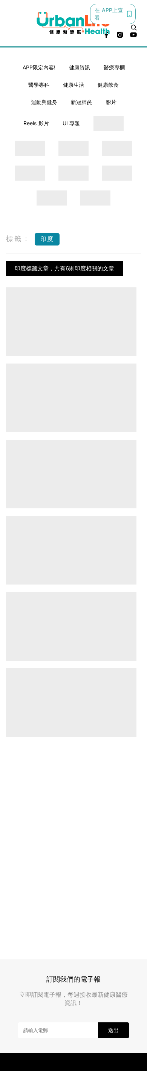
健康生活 (73, 84)
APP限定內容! (39, 67)
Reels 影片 (36, 123)
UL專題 (71, 123)
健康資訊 (79, 67)
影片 (111, 102)
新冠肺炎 (81, 102)
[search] (133, 27)
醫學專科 (38, 84)
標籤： (18, 238)
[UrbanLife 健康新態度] (73, 23)
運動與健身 (44, 102)
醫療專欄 (114, 67)
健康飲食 (108, 84)
